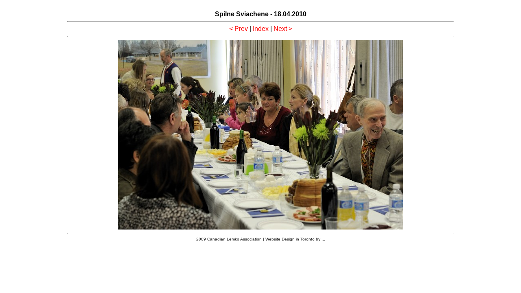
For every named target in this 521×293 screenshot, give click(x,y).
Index (261, 28)
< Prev (238, 28)
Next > (283, 28)
